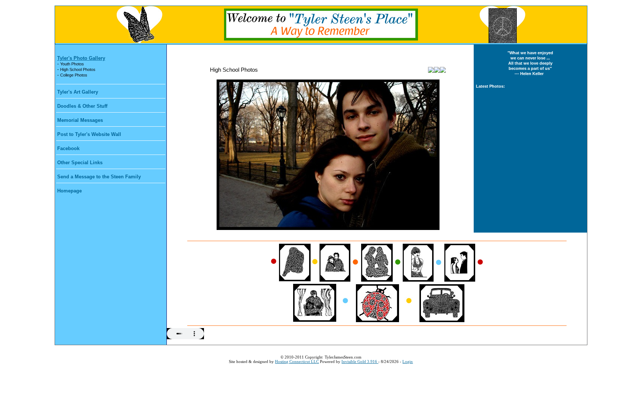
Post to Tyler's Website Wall (89, 134)
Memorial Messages (80, 120)
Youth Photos (72, 64)
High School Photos (77, 69)
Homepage (69, 191)
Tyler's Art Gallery (77, 92)
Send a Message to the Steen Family (99, 176)
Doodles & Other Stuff (82, 106)
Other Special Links (80, 162)
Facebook (68, 148)
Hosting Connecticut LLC (297, 361)
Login (407, 361)
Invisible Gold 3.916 (359, 361)
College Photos (73, 75)
